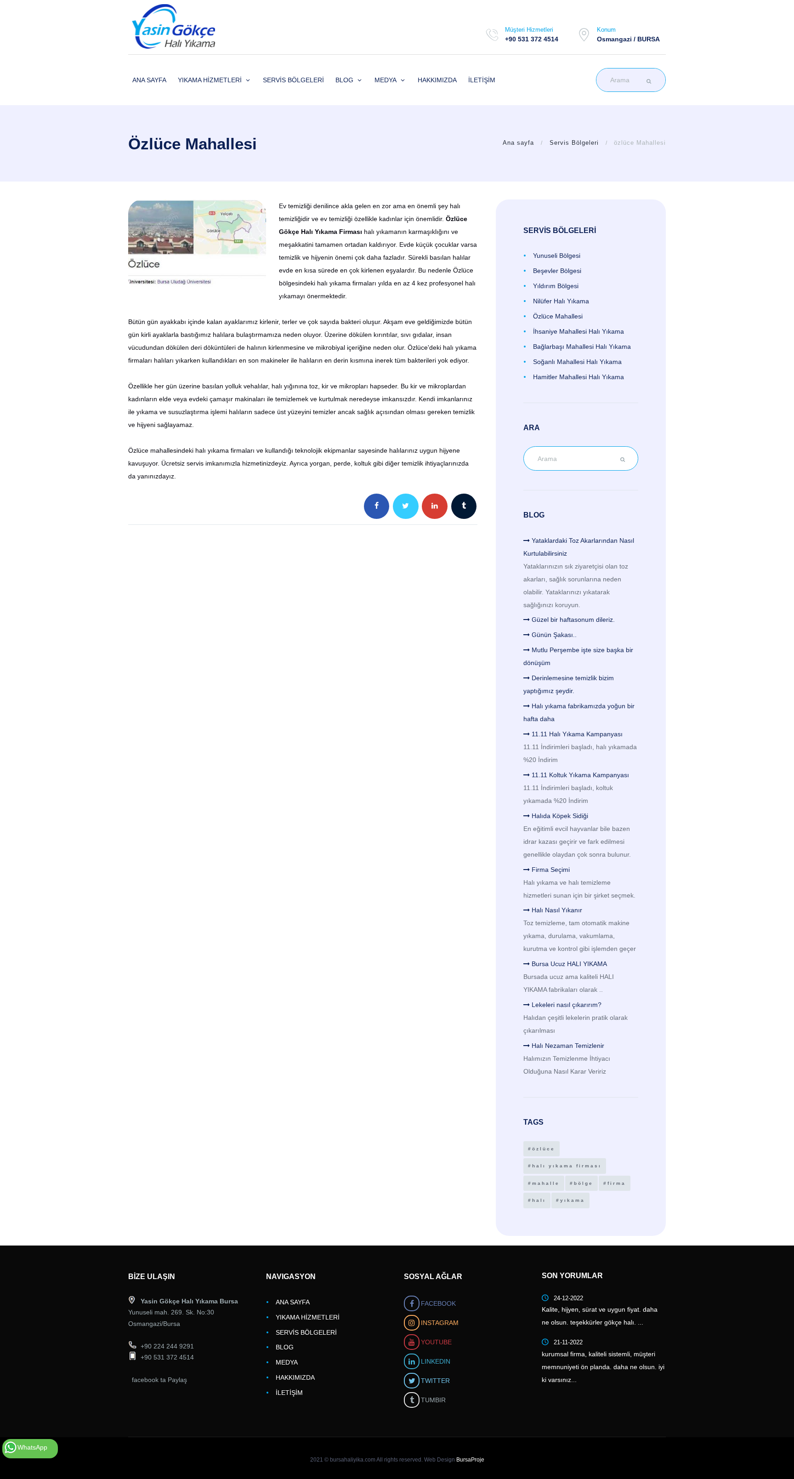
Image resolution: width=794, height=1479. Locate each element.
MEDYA (287, 1362)
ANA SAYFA (293, 1302)
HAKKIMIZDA (295, 1377)
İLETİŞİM (289, 1392)
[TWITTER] (412, 1380)
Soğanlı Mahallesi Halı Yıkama (577, 361)
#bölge (581, 1183)
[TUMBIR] (412, 1400)
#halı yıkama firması (564, 1165)
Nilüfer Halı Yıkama (561, 301)
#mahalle (544, 1183)
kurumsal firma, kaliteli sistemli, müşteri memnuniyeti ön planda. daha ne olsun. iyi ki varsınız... (603, 1366)
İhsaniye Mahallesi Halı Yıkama (578, 331)
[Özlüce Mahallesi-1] (197, 245)
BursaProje (470, 1459)
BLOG (285, 1347)
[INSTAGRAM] (412, 1322)
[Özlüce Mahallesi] (195, 26)
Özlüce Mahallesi (558, 316)
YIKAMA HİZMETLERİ (308, 1317)
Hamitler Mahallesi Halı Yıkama (578, 377)
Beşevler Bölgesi (557, 270)
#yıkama (570, 1200)
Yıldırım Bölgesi (555, 286)
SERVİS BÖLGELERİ (306, 1332)
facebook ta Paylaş (159, 1379)
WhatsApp (32, 1447)
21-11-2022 (568, 1342)
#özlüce (541, 1148)
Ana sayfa (518, 142)
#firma (614, 1183)
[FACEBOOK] (412, 1303)
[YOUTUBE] (412, 1342)
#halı (537, 1200)
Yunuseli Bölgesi (556, 255)
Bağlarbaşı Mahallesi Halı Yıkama (582, 346)
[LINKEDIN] (412, 1361)
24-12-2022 (568, 1298)
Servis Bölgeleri (574, 142)
